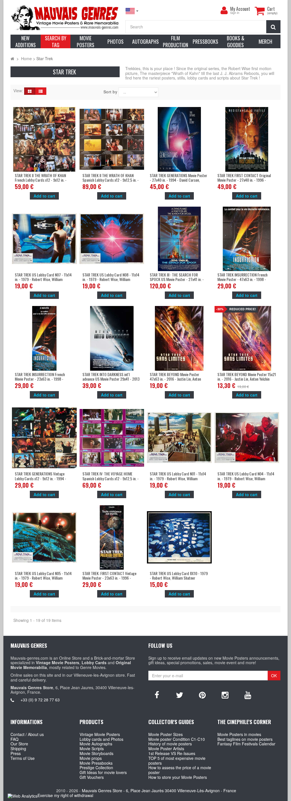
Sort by (110, 91)
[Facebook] (156, 694)
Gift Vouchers (92, 777)
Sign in (234, 13)
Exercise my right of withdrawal (65, 795)
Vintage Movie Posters (100, 734)
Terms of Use (23, 758)
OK (274, 675)
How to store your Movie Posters (177, 777)
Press (16, 753)
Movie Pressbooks (96, 763)
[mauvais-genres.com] (65, 17)
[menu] (224, 10)
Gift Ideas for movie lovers (103, 772)
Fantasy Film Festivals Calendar (246, 744)
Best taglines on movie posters (245, 739)
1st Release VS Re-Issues (171, 753)
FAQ (14, 739)
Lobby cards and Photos (101, 739)
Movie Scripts (92, 748)
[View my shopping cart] (259, 10)
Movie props (91, 758)
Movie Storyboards (96, 753)
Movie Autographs (96, 744)
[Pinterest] (202, 694)
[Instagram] (225, 694)
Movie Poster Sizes (165, 734)
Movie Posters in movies (239, 734)
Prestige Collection (96, 767)
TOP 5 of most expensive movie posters (176, 760)
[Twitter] (179, 694)
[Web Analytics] (23, 795)
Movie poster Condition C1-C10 (176, 739)
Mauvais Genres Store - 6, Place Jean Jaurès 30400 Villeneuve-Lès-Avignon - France (159, 790)
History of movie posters (170, 744)
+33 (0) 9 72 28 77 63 (40, 700)
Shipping (18, 748)
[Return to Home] (12, 58)
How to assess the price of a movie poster (179, 770)
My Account (240, 9)
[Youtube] (247, 694)
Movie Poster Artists (166, 748)
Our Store (19, 744)
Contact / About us (27, 734)
